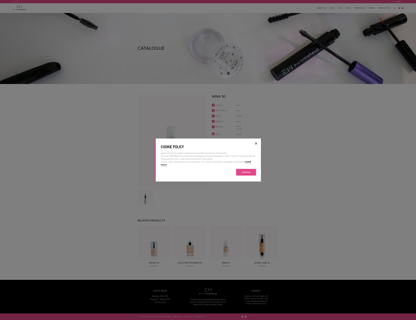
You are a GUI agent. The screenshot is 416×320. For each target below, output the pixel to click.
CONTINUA (246, 172)
